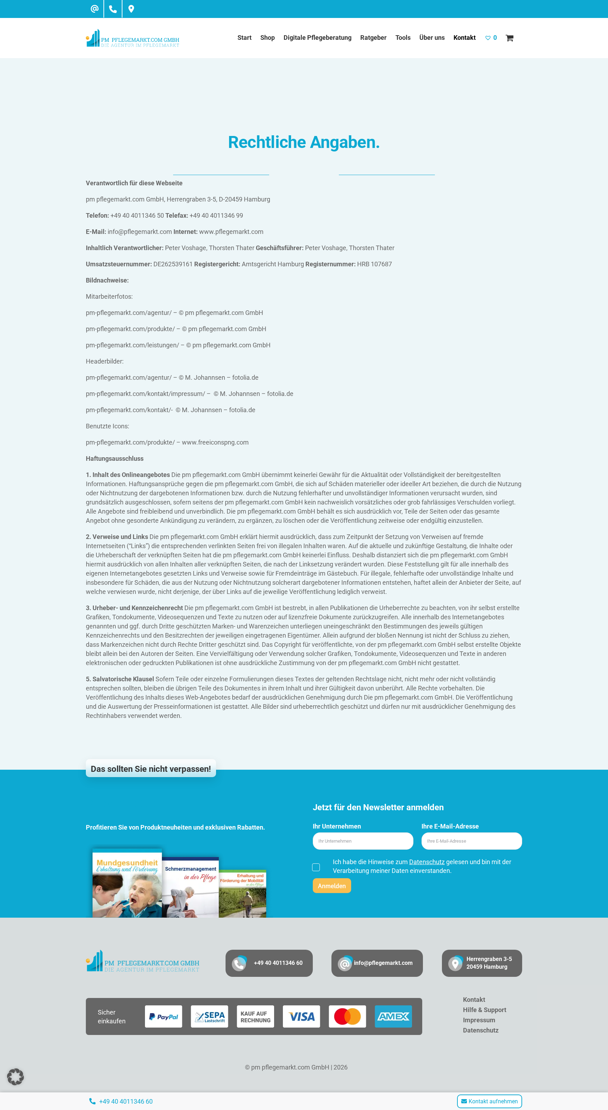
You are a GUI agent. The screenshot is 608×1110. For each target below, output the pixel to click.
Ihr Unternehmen (337, 826)
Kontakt (474, 999)
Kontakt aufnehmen (493, 1101)
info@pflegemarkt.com (383, 963)
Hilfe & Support (484, 1009)
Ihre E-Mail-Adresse (450, 826)
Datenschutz (427, 862)
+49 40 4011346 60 (278, 963)
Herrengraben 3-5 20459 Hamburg (489, 963)
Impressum (479, 1020)
